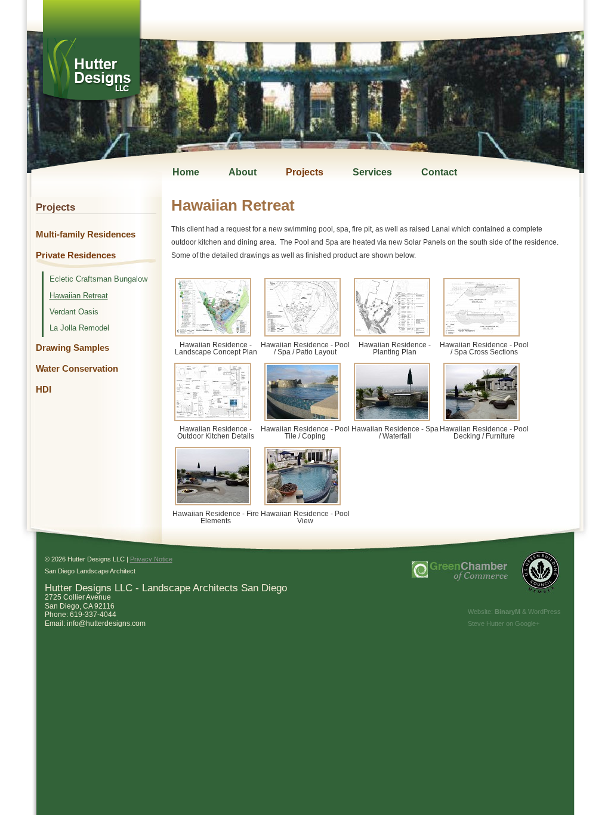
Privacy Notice (151, 559)
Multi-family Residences (85, 234)
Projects (304, 172)
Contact (439, 172)
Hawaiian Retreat (79, 296)
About (243, 172)
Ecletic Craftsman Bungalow (98, 279)
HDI (43, 389)
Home (185, 172)
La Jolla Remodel (79, 328)
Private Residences (76, 255)
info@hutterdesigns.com (106, 623)
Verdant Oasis (74, 312)
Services (372, 172)
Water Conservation (77, 368)
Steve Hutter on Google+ (503, 623)
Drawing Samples (72, 348)
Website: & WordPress (514, 611)
